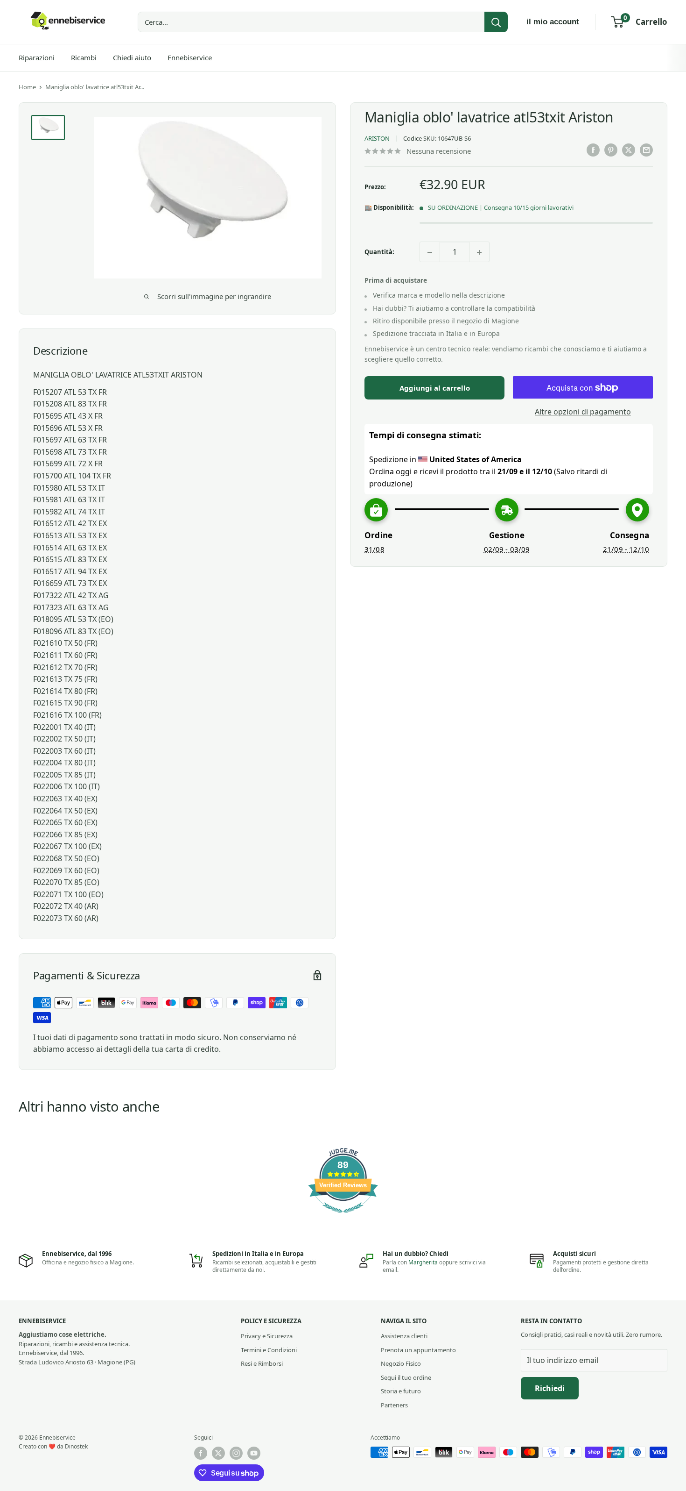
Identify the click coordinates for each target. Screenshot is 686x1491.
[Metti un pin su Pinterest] (610, 150)
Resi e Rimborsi (262, 1363)
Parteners (394, 1405)
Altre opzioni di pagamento (583, 412)
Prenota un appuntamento (418, 1350)
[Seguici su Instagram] (236, 1453)
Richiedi (550, 1388)
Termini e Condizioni (269, 1350)
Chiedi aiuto (132, 57)
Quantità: (379, 252)
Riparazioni (37, 57)
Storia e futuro (401, 1391)
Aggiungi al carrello (434, 388)
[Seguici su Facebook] (200, 1453)
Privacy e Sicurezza (267, 1336)
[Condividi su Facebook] (593, 150)
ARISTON (377, 139)
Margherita (423, 1262)
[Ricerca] (496, 22)
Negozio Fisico (401, 1363)
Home (27, 87)
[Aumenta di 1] (479, 252)
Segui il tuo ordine (406, 1377)
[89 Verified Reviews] (343, 1217)
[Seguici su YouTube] (253, 1453)
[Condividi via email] (646, 150)
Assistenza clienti (404, 1336)
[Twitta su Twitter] (628, 150)
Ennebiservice (190, 57)
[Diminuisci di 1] (430, 252)
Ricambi (84, 57)
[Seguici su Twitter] (218, 1453)
